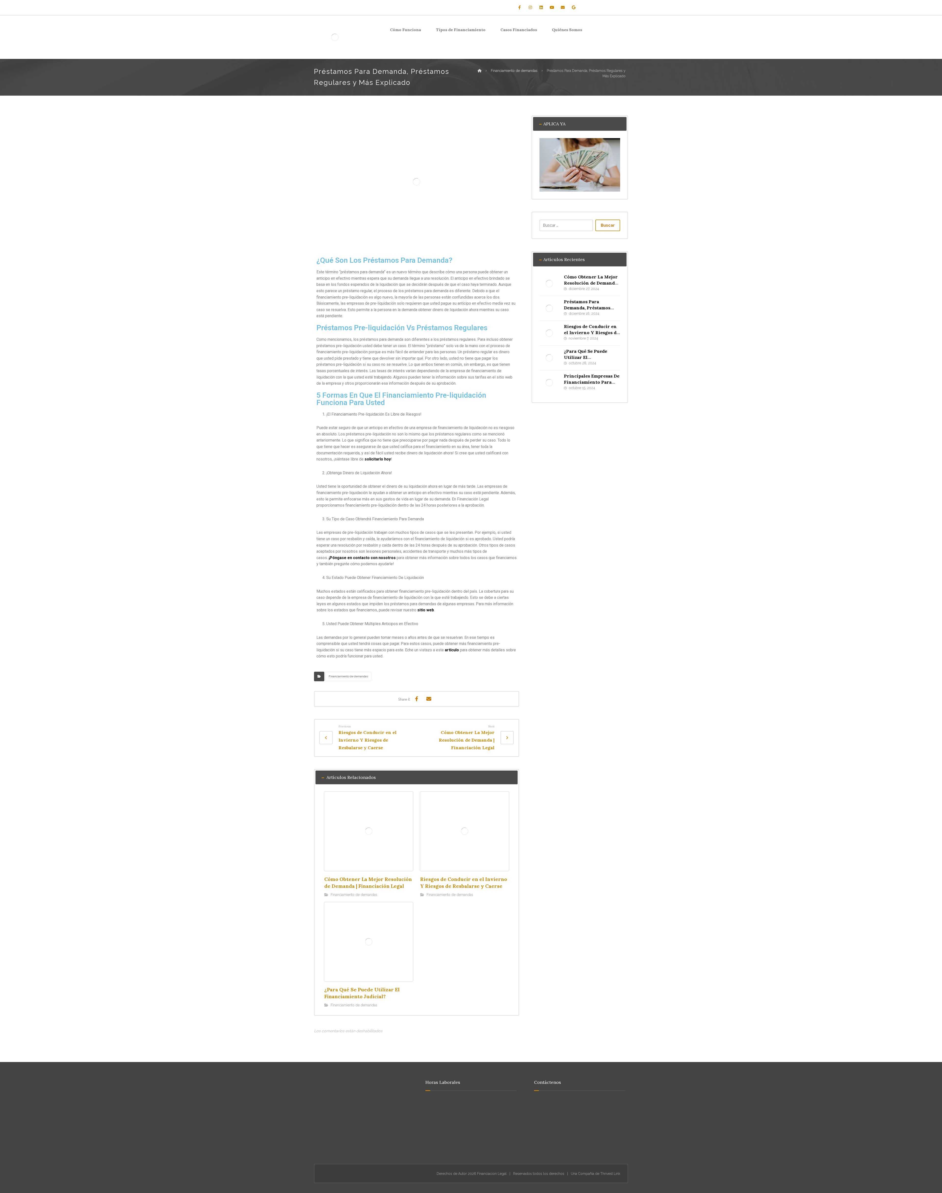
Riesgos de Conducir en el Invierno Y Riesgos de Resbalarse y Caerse (591, 332)
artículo (452, 650)
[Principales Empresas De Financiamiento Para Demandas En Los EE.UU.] (549, 383)
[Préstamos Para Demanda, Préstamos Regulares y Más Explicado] (549, 308)
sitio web (425, 610)
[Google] (573, 7)
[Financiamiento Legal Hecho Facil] (335, 37)
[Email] (563, 7)
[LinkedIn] (541, 7)
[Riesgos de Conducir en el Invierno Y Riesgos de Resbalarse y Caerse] (549, 333)
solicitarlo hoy (378, 459)
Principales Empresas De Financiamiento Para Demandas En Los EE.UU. (591, 382)
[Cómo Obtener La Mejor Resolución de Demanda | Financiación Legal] (549, 283)
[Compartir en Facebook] (416, 699)
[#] (359, 1146)
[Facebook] (519, 7)
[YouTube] (552, 7)
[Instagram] (530, 7)
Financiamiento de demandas (348, 676)
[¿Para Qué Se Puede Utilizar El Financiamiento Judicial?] (549, 358)
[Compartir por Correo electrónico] (429, 699)
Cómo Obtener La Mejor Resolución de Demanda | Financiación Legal (592, 283)
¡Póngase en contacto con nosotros (362, 557)
